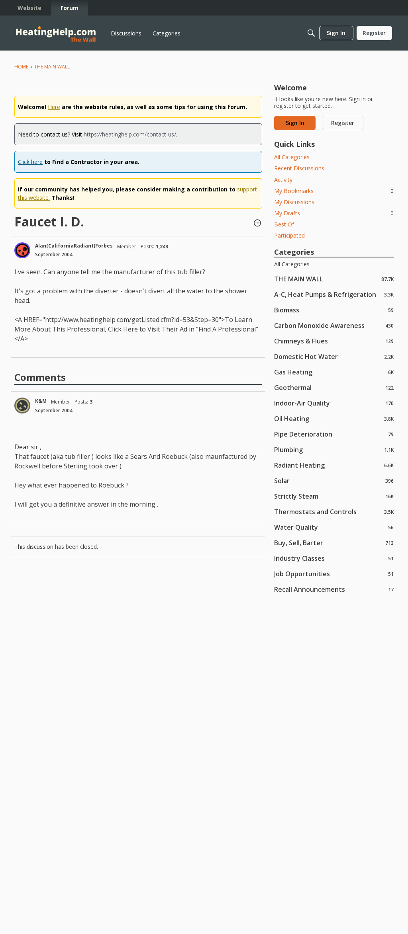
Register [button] (342, 123)
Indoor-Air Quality (334, 403)
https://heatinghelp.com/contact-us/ (130, 134)
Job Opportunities (334, 573)
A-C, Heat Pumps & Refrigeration (334, 294)
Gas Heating (334, 372)
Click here (30, 162)
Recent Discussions (299, 168)
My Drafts (334, 213)
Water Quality (334, 527)
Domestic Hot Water (334, 356)
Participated (289, 235)
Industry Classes (334, 558)
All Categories (292, 157)
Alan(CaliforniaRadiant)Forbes (74, 245)
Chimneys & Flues (334, 341)
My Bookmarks (334, 191)
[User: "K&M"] (22, 405)
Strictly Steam (334, 496)
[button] (257, 223)
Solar (334, 480)
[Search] (311, 33)
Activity (283, 179)
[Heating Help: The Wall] (56, 33)
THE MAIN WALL (334, 279)
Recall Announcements (334, 589)
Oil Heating (334, 418)
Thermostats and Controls (334, 511)
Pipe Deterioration (334, 434)
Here (54, 107)
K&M (41, 401)
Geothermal (334, 387)
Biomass (334, 310)
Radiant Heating (334, 465)
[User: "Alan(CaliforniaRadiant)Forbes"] (22, 250)
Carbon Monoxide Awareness (334, 325)
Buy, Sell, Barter (334, 542)
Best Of (284, 224)
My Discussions (294, 202)
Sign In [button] (295, 123)
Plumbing (334, 449)
